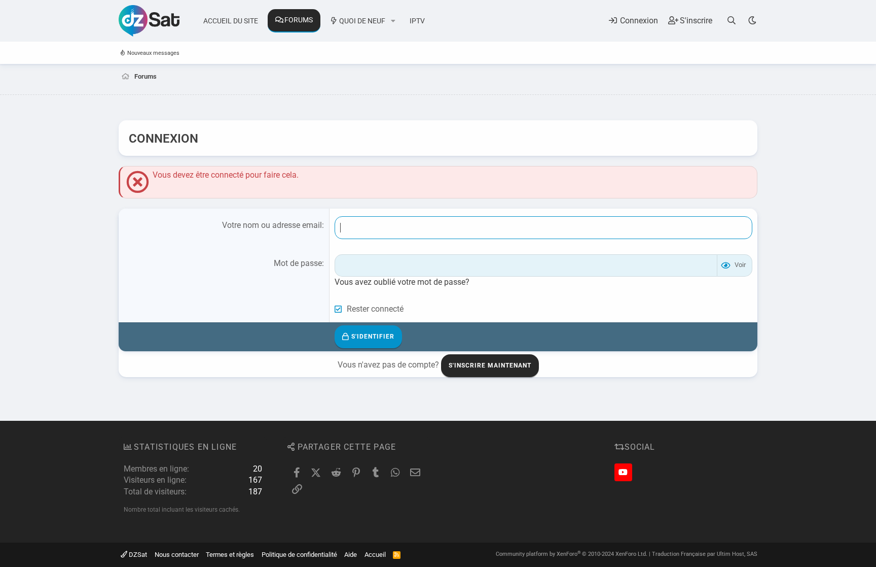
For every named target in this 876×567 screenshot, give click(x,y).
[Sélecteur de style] (752, 20)
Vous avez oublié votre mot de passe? (402, 282)
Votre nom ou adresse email (272, 225)
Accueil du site (230, 21)
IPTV (417, 21)
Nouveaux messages (153, 53)
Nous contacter (177, 554)
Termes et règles (230, 554)
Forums (298, 20)
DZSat (137, 554)
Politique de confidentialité (299, 554)
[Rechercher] (731, 20)
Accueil (375, 554)
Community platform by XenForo (571, 554)
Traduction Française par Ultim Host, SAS (704, 554)
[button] (393, 21)
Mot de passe (298, 263)
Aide (350, 554)
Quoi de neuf (362, 21)
